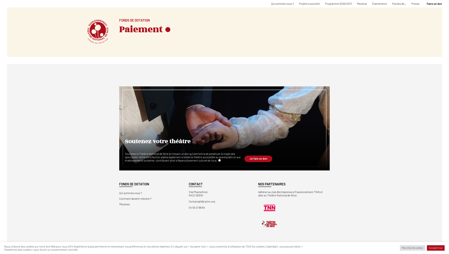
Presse (415, 3)
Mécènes (124, 204)
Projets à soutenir (309, 3)
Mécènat (362, 3)
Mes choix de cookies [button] (412, 247)
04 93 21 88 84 (197, 207)
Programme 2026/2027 (338, 3)
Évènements (379, 3)
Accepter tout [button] (436, 247)
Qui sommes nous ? (282, 3)
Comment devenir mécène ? (135, 198)
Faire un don (434, 3)
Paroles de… (399, 3)
